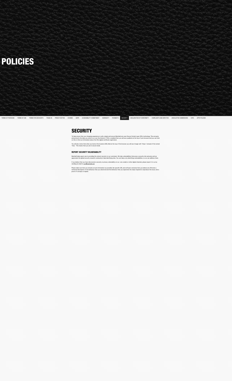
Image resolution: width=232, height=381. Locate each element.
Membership (206, 3)
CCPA (192, 118)
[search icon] (218, 8)
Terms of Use (21, 118)
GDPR (77, 118)
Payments (115, 118)
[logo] (7, 7)
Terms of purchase (7, 118)
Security (125, 118)
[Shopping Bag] (224, 8)
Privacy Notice (60, 118)
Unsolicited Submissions (180, 118)
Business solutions (196, 3)
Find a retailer (215, 3)
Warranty (105, 118)
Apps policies (201, 118)
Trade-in (49, 118)
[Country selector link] (227, 4)
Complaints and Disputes (160, 118)
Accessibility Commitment (90, 118)
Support (214, 8)
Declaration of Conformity (139, 118)
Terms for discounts (36, 118)
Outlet (223, 3)
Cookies (70, 118)
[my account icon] (221, 8)
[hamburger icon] (227, 8)
